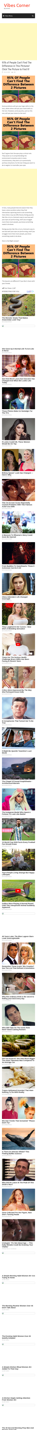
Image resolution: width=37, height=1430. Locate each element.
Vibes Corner (17, 5)
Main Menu (9, 16)
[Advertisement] (18, 41)
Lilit (14, 72)
